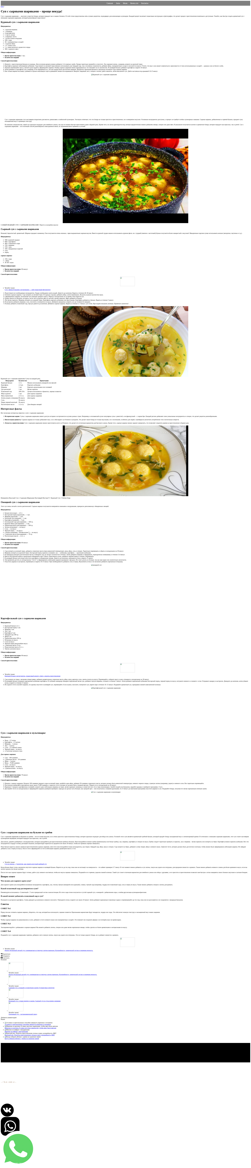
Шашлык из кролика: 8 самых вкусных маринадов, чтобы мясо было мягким (30, 1028)
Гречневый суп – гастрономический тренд (23, 1014)
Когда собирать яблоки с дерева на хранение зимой (22, 1038)
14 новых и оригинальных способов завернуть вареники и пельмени (28, 1024)
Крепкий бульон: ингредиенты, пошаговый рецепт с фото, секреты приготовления (32, 676)
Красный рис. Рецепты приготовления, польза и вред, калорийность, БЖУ (30, 1035)
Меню (125, 3)
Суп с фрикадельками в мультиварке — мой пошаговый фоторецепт (28, 290)
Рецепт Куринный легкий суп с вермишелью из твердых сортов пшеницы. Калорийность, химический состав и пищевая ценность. (49, 950)
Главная (110, 3)
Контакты (144, 3)
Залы (118, 3)
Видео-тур (134, 3)
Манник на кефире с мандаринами (16, 1031)
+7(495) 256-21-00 (19, 1163)
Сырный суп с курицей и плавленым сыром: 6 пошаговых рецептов (31, 988)
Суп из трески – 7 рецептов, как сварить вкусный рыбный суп (26, 864)
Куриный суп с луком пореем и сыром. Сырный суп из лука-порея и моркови (35, 1001)
